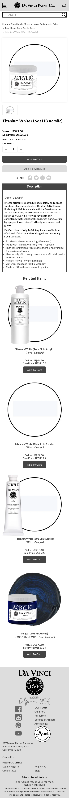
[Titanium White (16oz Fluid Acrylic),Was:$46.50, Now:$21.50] (34, 315)
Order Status (9, 770)
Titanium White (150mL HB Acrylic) (34, 443)
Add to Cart (34, 369)
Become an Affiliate (44, 719)
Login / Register (11, 766)
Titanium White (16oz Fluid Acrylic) (34, 349)
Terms (34, 777)
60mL (7, 233)
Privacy (25, 777)
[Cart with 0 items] (64, 5)
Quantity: (8, 143)
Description (34, 186)
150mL (19, 233)
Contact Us (8, 757)
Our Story (39, 711)
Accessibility (41, 723)
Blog (37, 770)
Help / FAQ (40, 766)
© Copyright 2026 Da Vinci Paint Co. (34, 782)
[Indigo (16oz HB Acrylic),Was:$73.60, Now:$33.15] (34, 599)
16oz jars (15, 236)
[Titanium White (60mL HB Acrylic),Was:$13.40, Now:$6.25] (34, 504)
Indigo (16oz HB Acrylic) (34, 633)
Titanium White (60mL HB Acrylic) (34, 538)
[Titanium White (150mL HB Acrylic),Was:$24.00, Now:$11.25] (34, 409)
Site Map (43, 777)
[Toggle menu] (4, 5)
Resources (40, 715)
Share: (21, 178)
